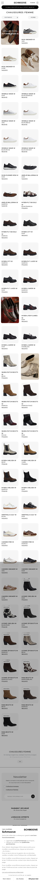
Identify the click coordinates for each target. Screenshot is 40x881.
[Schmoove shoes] (20, 3)
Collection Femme (12, 790)
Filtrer (33, 17)
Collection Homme (12, 786)
